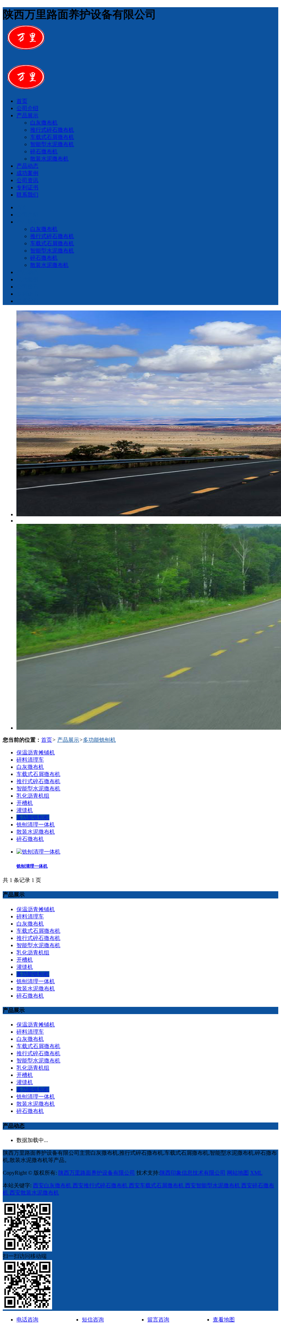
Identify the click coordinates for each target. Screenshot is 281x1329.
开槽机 (24, 803)
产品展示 (27, 115)
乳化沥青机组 (32, 796)
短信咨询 (93, 1319)
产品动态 (27, 166)
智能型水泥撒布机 (52, 144)
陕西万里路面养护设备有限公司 (96, 1173)
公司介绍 (27, 108)
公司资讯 (27, 180)
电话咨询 (27, 1319)
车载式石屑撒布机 (52, 137)
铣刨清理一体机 (35, 824)
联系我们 (27, 195)
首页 (21, 101)
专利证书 (27, 187)
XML (256, 1173)
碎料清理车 (30, 760)
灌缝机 (24, 810)
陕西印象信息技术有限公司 (192, 1173)
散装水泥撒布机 (49, 159)
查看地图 (224, 1319)
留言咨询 (158, 1319)
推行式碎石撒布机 (52, 130)
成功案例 (27, 173)
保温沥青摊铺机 (35, 752)
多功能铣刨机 (99, 740)
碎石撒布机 (44, 151)
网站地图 (238, 1173)
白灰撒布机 (44, 123)
